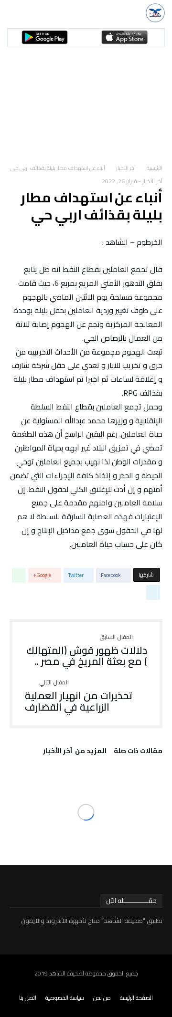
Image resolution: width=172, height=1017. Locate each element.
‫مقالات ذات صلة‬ (138, 752)
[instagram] (127, 985)
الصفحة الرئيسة (136, 997)
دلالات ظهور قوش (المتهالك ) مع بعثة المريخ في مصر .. (86, 650)
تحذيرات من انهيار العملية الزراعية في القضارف (78, 696)
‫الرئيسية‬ (154, 168)
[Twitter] (153, 985)
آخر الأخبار (126, 168)
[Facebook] (166, 985)
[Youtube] (140, 985)
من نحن (102, 997)
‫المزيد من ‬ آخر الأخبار (75, 752)
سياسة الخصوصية (64, 997)
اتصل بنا (27, 997)
